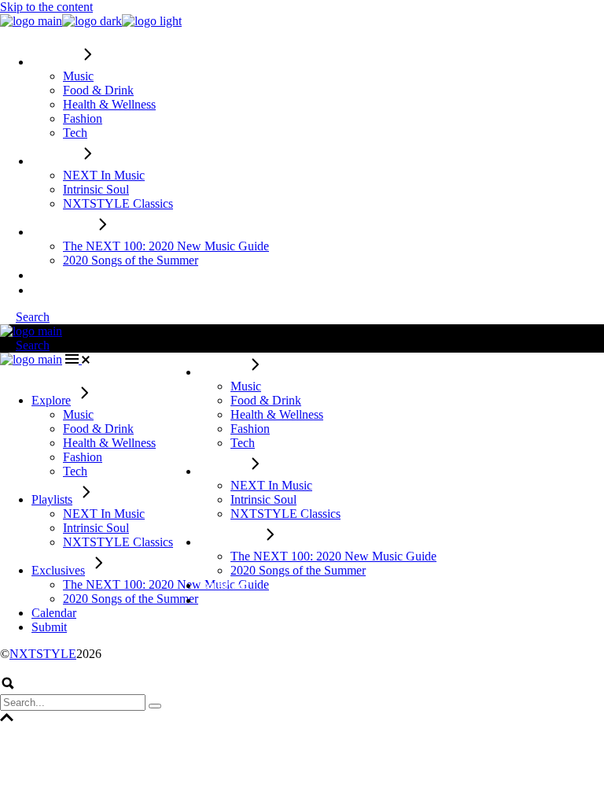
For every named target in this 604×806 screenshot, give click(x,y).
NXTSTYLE (42, 653)
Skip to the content (46, 6)
